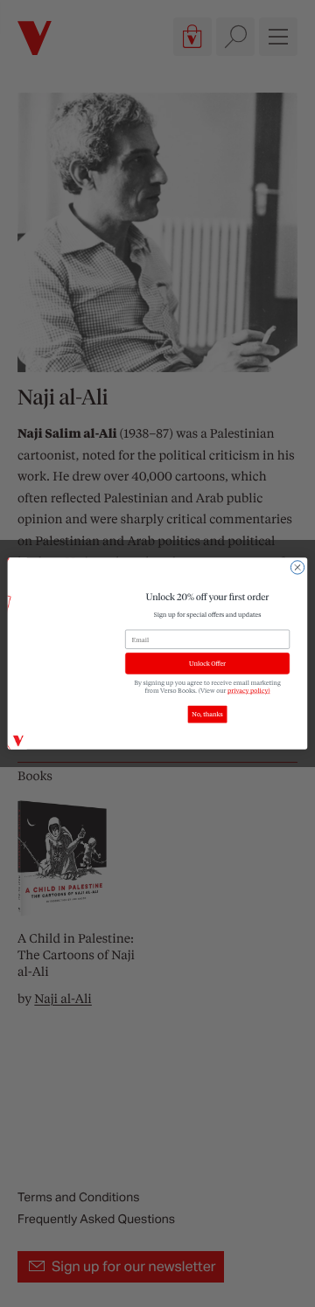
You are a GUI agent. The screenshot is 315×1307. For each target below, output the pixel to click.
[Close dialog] (297, 567)
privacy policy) (249, 690)
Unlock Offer (207, 663)
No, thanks (207, 714)
